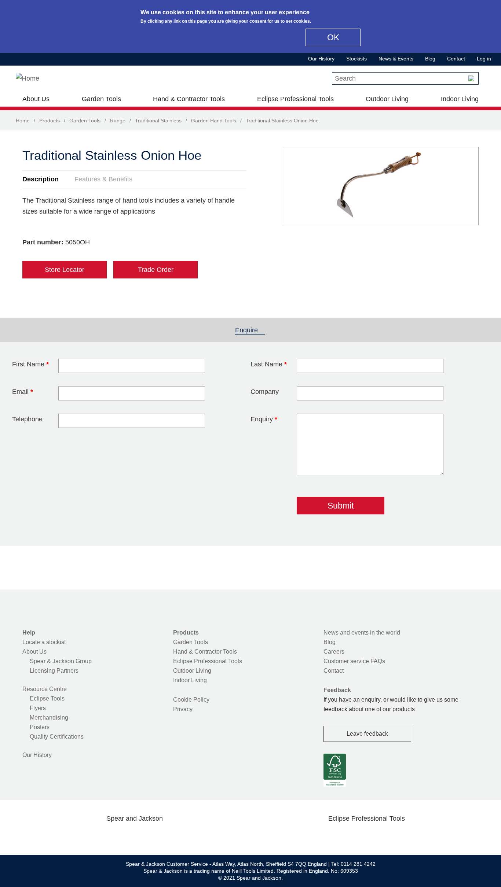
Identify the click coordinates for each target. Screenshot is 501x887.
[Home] (27, 78)
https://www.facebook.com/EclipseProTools (331, 836)
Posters (40, 727)
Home (23, 120)
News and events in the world (361, 632)
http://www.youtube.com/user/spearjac (169, 836)
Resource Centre (44, 689)
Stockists (356, 59)
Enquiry (264, 419)
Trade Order (155, 269)
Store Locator (64, 269)
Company (265, 391)
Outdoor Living (387, 99)
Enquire (250, 330)
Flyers (38, 708)
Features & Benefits (103, 179)
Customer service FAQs (354, 661)
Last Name (269, 364)
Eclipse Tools (47, 698)
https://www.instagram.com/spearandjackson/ (123, 836)
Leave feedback (367, 734)
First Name (30, 364)
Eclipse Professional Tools (295, 99)
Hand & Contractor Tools (189, 99)
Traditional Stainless (158, 120)
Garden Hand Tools (213, 120)
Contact (456, 59)
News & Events (396, 59)
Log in (484, 59)
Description (40, 179)
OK (333, 37)
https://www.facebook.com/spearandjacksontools (76, 836)
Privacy (183, 709)
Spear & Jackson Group (61, 661)
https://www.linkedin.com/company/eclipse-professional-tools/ (401, 836)
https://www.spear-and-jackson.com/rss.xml (193, 836)
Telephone (27, 419)
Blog (430, 59)
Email (22, 391)
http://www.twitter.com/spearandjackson (99, 836)
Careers (333, 651)
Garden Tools (101, 99)
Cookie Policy (191, 699)
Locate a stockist (44, 642)
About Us (36, 99)
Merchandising (49, 717)
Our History (321, 59)
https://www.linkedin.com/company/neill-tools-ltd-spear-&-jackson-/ (146, 836)
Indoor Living (460, 99)
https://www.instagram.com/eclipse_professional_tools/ (378, 836)
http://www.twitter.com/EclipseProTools (355, 836)
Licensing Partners (54, 671)
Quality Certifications (57, 736)
